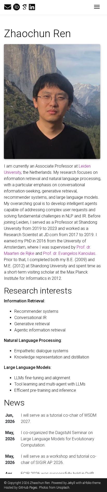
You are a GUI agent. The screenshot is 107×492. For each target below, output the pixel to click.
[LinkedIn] (32, 7)
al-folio (87, 483)
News (14, 403)
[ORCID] (16, 7)
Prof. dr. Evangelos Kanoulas (69, 253)
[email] (7, 7)
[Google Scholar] (24, 7)
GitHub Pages (27, 487)
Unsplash (62, 487)
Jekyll (71, 483)
